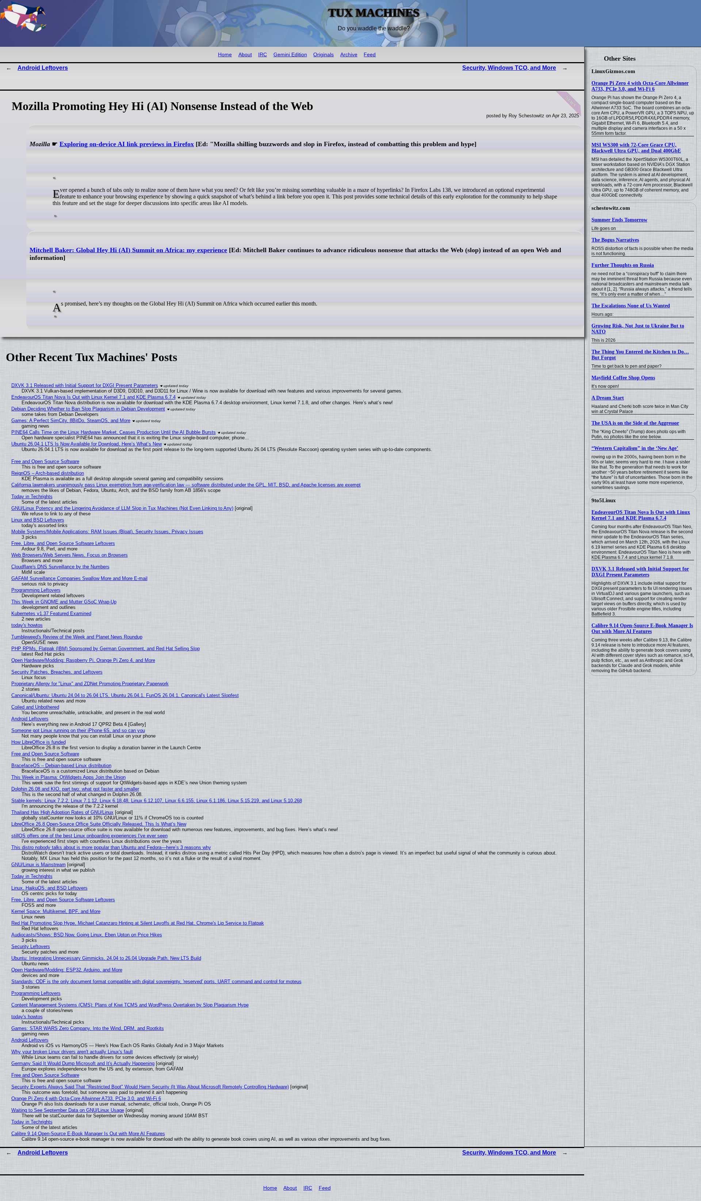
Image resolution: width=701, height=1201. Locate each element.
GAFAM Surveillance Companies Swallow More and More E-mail (79, 578)
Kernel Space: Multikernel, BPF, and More (55, 911)
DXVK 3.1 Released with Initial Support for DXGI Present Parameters (640, 571)
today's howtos (27, 625)
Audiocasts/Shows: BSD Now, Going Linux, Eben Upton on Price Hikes (86, 934)
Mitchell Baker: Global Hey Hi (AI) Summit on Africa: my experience (128, 250)
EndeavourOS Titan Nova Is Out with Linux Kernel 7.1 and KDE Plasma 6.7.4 (640, 515)
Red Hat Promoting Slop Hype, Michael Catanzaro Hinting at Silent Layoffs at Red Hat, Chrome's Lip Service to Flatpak (137, 923)
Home (225, 54)
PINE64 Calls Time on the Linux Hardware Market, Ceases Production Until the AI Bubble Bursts (113, 432)
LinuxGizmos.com (613, 71)
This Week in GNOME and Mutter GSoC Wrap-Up (63, 602)
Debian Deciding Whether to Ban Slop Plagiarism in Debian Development (88, 409)
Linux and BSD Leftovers (37, 520)
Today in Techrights (32, 496)
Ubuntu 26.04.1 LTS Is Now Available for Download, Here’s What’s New (86, 444)
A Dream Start (607, 398)
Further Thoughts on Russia (622, 265)
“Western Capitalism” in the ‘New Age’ (634, 448)
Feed (370, 54)
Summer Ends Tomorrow (619, 220)
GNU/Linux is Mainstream (38, 864)
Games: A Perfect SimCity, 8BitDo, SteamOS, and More (70, 420)
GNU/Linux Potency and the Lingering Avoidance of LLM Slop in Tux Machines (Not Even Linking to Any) (122, 508)
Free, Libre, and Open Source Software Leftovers (63, 543)
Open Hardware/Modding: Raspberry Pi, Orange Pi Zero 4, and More (83, 660)
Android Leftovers (43, 68)
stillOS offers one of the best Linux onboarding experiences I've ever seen (89, 835)
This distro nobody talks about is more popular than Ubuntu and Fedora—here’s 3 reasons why (111, 847)
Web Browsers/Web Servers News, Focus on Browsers (69, 555)
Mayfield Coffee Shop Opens (623, 377)
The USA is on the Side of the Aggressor (635, 423)
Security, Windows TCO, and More (509, 68)
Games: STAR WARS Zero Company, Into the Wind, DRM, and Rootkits (87, 1028)
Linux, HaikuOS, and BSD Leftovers (49, 888)
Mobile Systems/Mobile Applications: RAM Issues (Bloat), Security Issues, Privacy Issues (107, 531)
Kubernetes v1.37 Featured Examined (51, 613)
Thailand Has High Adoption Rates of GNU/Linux (62, 812)
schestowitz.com (610, 208)
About (245, 54)
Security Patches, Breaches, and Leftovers (57, 672)
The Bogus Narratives (615, 240)
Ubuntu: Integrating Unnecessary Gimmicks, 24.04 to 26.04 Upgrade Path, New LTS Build (106, 958)
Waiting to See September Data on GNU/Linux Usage (67, 1110)
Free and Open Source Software (45, 461)
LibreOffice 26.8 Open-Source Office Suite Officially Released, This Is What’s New (98, 824)
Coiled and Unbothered (35, 707)
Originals (323, 54)
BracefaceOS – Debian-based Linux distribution (61, 765)
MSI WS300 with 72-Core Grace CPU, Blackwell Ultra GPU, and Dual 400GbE (636, 148)
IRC (262, 54)
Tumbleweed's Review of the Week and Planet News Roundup (76, 637)
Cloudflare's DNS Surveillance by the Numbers (60, 566)
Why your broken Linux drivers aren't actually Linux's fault (72, 1051)
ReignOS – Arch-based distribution (47, 473)
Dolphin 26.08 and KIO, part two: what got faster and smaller (75, 789)
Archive (348, 54)
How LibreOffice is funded (38, 742)
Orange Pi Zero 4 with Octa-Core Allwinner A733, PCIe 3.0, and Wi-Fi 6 (640, 86)
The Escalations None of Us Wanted (630, 305)
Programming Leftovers (36, 590)
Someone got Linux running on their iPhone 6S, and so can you (78, 730)
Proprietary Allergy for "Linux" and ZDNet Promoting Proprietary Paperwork (90, 683)
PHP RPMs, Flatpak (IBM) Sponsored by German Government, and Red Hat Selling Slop (105, 648)
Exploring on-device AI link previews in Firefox (127, 144)
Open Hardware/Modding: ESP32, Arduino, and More (66, 970)
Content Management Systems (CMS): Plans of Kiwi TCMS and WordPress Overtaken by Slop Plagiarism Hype (130, 1005)
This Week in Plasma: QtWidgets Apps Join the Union (68, 777)
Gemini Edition (290, 54)
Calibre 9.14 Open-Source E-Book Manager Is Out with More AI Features (642, 628)
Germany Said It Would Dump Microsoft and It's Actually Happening (82, 1063)
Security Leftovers (30, 946)
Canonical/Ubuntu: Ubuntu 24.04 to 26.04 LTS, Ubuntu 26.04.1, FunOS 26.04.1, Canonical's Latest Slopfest (125, 695)
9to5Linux (603, 500)
